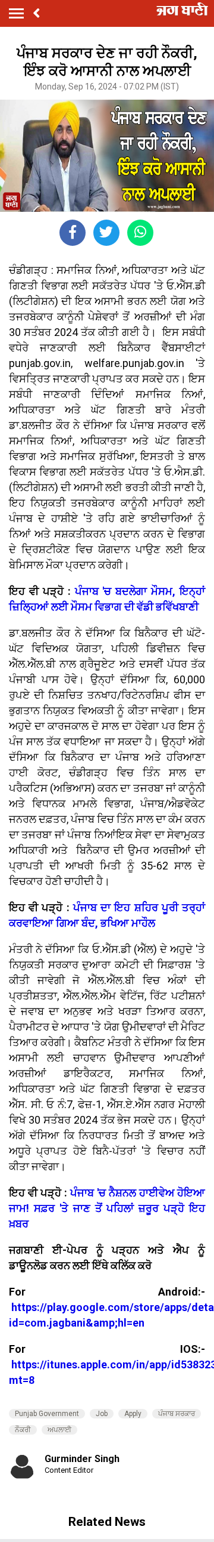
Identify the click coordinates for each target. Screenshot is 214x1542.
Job (102, 1414)
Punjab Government (47, 1414)
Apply (132, 1414)
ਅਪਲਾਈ (59, 1430)
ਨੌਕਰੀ (23, 1430)
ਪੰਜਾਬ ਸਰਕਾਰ (176, 1414)
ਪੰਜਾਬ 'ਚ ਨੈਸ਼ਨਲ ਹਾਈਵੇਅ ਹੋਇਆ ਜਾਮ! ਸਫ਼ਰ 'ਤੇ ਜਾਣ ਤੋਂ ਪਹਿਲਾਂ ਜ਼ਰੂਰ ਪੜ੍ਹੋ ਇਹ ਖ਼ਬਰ (107, 1208)
